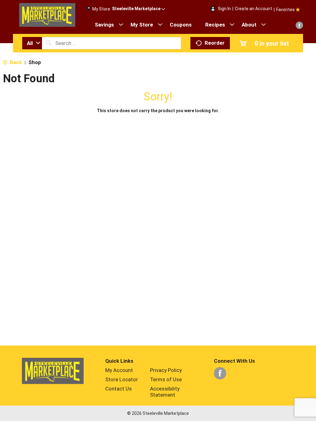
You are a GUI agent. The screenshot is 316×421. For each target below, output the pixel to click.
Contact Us (118, 389)
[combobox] (32, 43)
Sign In (224, 8)
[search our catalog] (49, 43)
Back (15, 62)
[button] (138, 8)
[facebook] (299, 25)
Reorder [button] (215, 43)
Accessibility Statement (165, 392)
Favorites (285, 9)
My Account (119, 370)
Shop (34, 62)
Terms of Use (166, 379)
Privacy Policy (166, 370)
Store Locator (121, 379)
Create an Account (253, 8)
